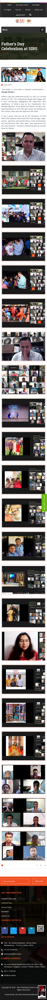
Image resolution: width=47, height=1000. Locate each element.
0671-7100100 (10, 971)
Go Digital (7, 10)
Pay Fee (18, 10)
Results (27, 10)
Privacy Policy (6, 907)
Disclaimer (5, 911)
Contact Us (5, 916)
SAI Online (36, 5)
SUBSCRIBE (39, 881)
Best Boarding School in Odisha (29, 987)
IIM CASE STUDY (44, 502)
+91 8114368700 (10, 950)
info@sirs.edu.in (10, 975)
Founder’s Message (8, 898)
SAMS (9, 5)
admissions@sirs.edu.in (12, 954)
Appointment (20, 15)
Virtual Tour (39, 10)
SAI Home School (22, 5)
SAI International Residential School (28, 994)
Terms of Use (6, 903)
